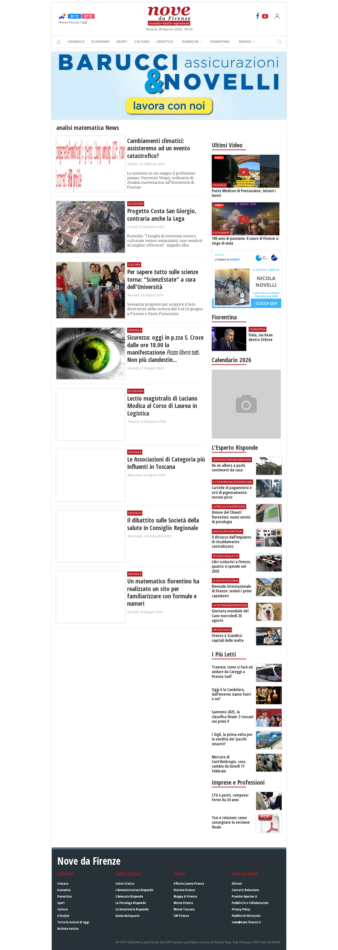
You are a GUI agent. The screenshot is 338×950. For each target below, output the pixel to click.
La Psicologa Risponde (130, 903)
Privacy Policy (241, 909)
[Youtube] (265, 16)
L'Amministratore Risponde (134, 890)
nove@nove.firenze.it (246, 922)
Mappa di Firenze (185, 896)
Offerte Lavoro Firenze (189, 883)
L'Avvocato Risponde (129, 896)
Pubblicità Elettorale (246, 915)
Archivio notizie (67, 928)
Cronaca (76, 41)
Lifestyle (164, 41)
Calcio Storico (124, 883)
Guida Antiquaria (127, 915)
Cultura (141, 41)
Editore (237, 883)
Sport (121, 41)
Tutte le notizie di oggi (73, 922)
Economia (100, 41)
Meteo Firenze (183, 903)
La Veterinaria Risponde (132, 909)
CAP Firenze (181, 915)
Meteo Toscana (184, 909)
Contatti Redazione (245, 890)
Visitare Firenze (184, 890)
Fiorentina (219, 41)
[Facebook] (257, 16)
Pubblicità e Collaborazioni (250, 903)
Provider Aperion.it (244, 896)
